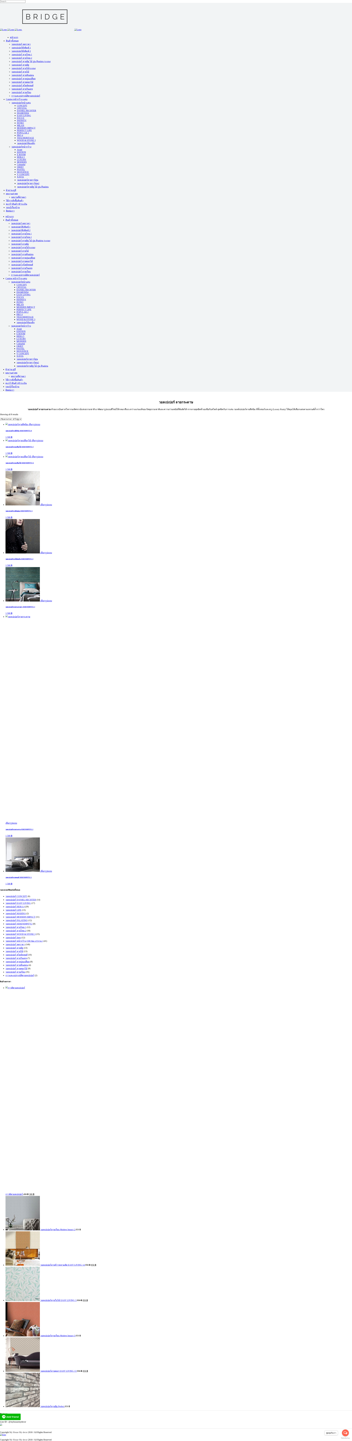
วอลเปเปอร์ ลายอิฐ (14, 948)
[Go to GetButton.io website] (345, 1438)
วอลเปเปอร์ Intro (13, 937)
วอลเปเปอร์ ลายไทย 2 (16, 931)
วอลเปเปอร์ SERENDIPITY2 (19, 924)
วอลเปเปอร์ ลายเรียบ (15, 972)
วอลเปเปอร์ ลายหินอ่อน (17, 965)
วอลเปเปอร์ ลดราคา (15, 944)
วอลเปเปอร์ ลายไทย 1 (16, 927)
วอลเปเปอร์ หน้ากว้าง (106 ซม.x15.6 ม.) (24, 941)
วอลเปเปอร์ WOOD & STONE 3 (20, 934)
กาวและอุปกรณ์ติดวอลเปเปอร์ (20, 975)
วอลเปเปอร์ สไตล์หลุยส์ (17, 955)
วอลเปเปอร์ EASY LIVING (18, 903)
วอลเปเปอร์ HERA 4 (15, 906)
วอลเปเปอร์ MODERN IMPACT (20, 917)
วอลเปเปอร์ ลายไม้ (14, 951)
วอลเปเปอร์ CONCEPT (16, 896)
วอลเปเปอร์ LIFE (13, 910)
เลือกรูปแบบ (34, 424)
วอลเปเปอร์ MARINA (16, 913)
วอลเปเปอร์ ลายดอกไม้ (16, 968)
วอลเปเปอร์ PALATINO (17, 920)
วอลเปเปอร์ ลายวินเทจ (16, 958)
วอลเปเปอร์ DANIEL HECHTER (21, 900)
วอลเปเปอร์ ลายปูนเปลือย (18, 961)
